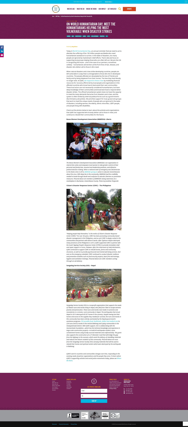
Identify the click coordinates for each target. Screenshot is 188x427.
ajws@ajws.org (129, 393)
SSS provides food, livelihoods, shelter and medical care (99, 321)
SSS (106, 36)
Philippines (102, 36)
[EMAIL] (2, 55)
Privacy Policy (112, 388)
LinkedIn (68, 388)
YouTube (68, 385)
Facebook (68, 381)
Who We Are (55, 382)
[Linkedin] (2, 51)
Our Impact (55, 387)
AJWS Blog (69, 387)
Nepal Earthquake (95, 36)
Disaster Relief (78, 36)
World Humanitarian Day (82, 51)
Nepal (88, 36)
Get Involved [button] (112, 9)
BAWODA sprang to (90, 172)
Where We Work (56, 385)
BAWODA (68, 36)
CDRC (73, 36)
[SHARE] (2, 47)
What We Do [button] (80, 9)
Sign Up (94, 401)
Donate (129, 9)
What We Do (55, 384)
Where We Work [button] (91, 9)
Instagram (68, 382)
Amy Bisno (74, 46)
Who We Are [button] (71, 9)
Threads (68, 384)
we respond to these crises (93, 81)
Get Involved (55, 388)
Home (53, 381)
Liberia (84, 36)
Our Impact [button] (102, 9)
